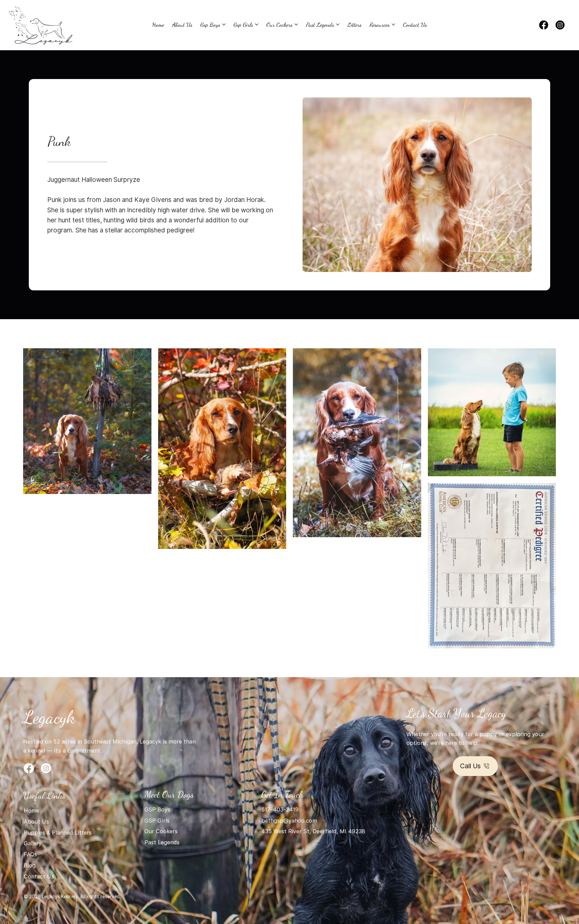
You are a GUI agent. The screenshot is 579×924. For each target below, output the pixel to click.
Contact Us (39, 876)
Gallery (33, 843)
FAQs (30, 854)
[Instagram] (560, 24)
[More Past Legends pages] (337, 24)
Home (31, 810)
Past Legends (162, 842)
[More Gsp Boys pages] (224, 24)
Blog (30, 865)
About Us (36, 821)
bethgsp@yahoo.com (289, 820)
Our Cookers (161, 831)
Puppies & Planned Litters (58, 832)
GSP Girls (157, 820)
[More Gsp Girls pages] (256, 24)
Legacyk (49, 717)
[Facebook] (543, 24)
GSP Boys (157, 809)
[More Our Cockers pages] (296, 24)
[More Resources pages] (393, 24)
